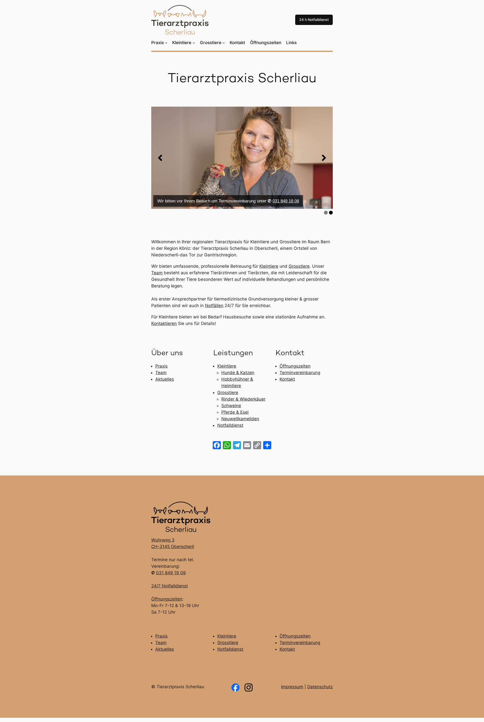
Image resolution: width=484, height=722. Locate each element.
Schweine (231, 405)
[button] (160, 158)
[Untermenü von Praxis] (166, 42)
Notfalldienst (230, 425)
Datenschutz (320, 686)
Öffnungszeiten (295, 366)
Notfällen (214, 305)
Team (157, 272)
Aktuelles (164, 379)
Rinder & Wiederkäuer (243, 399)
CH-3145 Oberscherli (172, 546)
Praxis (161, 366)
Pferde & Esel (235, 412)
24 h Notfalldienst (314, 19)
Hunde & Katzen (237, 372)
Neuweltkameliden (240, 418)
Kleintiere (268, 266)
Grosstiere (299, 266)
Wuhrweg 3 (162, 540)
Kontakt (287, 379)
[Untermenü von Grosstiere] (223, 42)
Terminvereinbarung (300, 372)
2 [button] (331, 213)
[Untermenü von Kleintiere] (194, 42)
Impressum (292, 686)
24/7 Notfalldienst (169, 585)
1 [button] (326, 213)
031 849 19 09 (286, 201)
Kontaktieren (164, 323)
